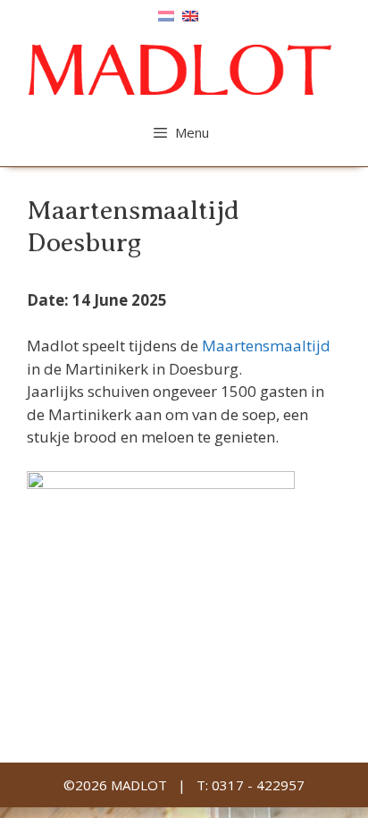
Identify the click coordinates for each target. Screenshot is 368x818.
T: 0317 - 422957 (251, 785)
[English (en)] (190, 14)
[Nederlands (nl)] (166, 14)
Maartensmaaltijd (266, 345)
